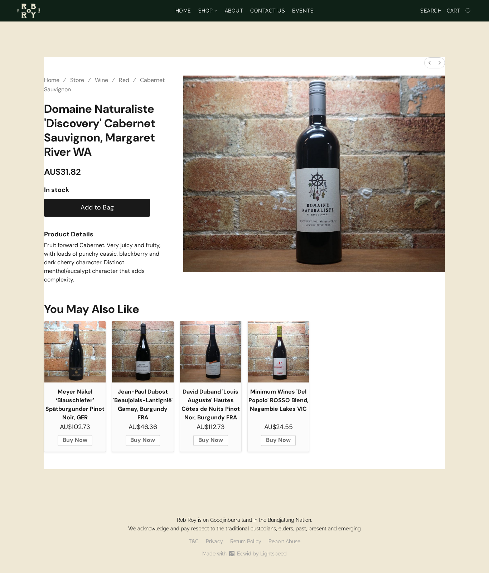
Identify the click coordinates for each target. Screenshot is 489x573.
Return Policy (245, 541)
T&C (194, 541)
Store (77, 80)
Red (124, 80)
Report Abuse (284, 541)
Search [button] (430, 11)
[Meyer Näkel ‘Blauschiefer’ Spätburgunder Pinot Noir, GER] (75, 351)
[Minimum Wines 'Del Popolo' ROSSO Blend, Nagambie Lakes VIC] (278, 351)
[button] (28, 11)
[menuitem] (430, 63)
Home (183, 11)
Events (303, 11)
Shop (206, 11)
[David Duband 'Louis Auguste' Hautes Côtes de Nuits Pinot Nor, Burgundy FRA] (210, 351)
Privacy (214, 541)
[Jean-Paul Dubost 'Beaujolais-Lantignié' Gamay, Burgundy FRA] (142, 351)
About (234, 11)
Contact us (267, 11)
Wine (101, 80)
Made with (244, 554)
